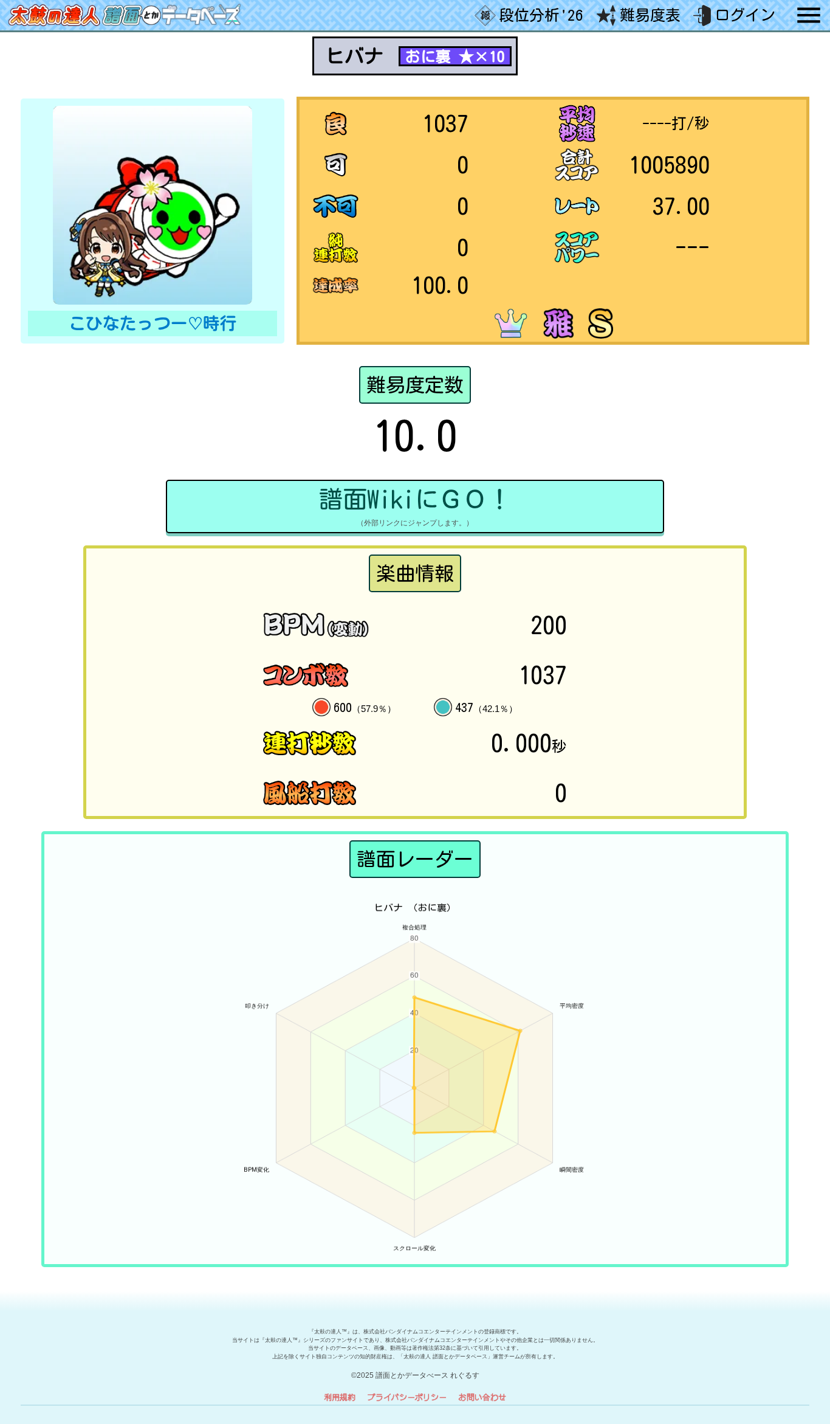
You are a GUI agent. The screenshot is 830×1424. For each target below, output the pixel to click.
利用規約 (339, 1397)
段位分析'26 (541, 14)
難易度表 (650, 14)
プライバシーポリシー (407, 1397)
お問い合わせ (482, 1397)
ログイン (745, 14)
